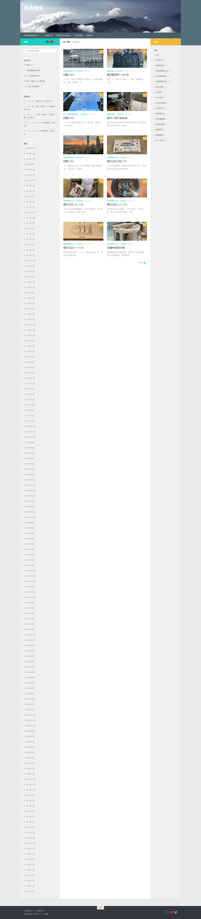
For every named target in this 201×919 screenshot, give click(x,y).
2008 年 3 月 (30, 763)
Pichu (30, 114)
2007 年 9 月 (30, 795)
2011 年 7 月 (30, 613)
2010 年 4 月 (30, 656)
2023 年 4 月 (30, 186)
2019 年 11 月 (30, 287)
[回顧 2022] (83, 144)
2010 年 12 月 (30, 635)
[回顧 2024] (83, 58)
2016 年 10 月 (30, 437)
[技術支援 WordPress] (31, 914)
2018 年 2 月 (30, 373)
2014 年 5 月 (30, 538)
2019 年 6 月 (30, 309)
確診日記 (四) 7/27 (117, 161)
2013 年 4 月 (30, 565)
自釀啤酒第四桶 (116, 247)
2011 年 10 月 (30, 597)
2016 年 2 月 (30, 474)
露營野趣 (159, 135)
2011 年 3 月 (30, 624)
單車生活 (159, 60)
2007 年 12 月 (30, 779)
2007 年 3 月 (30, 822)
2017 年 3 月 (30, 416)
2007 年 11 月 (30, 784)
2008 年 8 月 (30, 736)
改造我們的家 (161, 76)
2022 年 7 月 (30, 196)
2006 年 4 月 (30, 881)
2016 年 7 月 (30, 453)
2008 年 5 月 (30, 752)
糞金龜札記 (160, 114)
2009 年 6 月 (30, 688)
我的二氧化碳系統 (117, 118)
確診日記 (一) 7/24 (73, 247)
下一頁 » (143, 262)
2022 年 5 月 (30, 202)
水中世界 (159, 97)
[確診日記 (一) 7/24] (83, 231)
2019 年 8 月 (30, 298)
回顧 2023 (68, 118)
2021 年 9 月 (30, 223)
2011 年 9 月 (30, 603)
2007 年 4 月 (30, 817)
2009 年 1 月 (30, 710)
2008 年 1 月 (30, 774)
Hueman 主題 (43, 914)
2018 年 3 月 (30, 367)
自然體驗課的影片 (31, 35)
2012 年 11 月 (30, 576)
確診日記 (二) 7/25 (117, 204)
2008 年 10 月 (30, 726)
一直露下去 (48, 35)
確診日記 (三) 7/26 (73, 204)
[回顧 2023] (83, 101)
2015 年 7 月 (30, 496)
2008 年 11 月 (30, 720)
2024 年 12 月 (30, 148)
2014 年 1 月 (30, 555)
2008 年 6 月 (30, 747)
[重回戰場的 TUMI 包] (127, 58)
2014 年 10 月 (30, 517)
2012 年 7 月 (30, 587)
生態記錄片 (79, 35)
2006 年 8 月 (30, 859)
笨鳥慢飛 (33, 8)
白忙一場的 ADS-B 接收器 (35, 81)
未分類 (158, 92)
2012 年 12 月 (30, 571)
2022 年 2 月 (30, 207)
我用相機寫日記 (69, 71)
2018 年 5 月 (30, 357)
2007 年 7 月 (30, 801)
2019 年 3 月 (30, 314)
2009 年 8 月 (30, 678)
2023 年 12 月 (30, 175)
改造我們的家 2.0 (162, 81)
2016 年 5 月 (30, 458)
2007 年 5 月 (30, 811)
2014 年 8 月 (30, 528)
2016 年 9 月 (30, 442)
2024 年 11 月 (30, 154)
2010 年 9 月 (30, 645)
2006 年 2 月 (30, 891)
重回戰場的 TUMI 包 (118, 74)
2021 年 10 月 (30, 218)
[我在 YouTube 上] (51, 41)
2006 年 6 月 (30, 870)
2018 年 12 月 (30, 325)
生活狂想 (79, 71)
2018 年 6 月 (30, 351)
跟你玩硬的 (160, 124)
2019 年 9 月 (30, 293)
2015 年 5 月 (30, 501)
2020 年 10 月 (30, 260)
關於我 (89, 35)
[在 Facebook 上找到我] (47, 41)
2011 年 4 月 (30, 619)
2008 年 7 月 (30, 742)
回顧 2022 (68, 161)
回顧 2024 (68, 74)
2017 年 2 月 (30, 421)
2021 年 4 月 (30, 250)
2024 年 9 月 (30, 164)
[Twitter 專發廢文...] (55, 41)
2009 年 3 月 (30, 704)
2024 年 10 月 (30, 159)
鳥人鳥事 (159, 140)
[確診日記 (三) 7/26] (83, 188)
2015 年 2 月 (30, 506)
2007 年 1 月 (30, 833)
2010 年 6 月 (30, 651)
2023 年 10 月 (30, 180)
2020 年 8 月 (30, 266)
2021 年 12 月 (30, 212)
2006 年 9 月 (30, 854)
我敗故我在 (111, 71)
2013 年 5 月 (30, 560)
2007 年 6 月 (30, 806)
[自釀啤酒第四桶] (127, 231)
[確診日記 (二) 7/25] (127, 188)
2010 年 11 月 (30, 640)
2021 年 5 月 (30, 244)
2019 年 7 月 (30, 303)
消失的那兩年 (161, 103)
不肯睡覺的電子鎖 (33, 70)
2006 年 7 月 (30, 865)
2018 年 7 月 (30, 346)
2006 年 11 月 (30, 843)
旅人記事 (159, 87)
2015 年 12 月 (30, 485)
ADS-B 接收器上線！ (33, 76)
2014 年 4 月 (30, 544)
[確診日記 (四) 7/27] (127, 144)
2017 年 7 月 (30, 394)
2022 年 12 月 (30, 191)
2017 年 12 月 (30, 383)
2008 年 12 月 (30, 715)
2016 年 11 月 (30, 432)
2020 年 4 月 (30, 276)
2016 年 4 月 (30, 464)
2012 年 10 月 (30, 581)
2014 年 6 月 (30, 533)
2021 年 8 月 (30, 228)
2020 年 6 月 (30, 271)
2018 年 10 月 (30, 335)
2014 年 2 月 (30, 549)
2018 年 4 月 (30, 362)
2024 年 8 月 (30, 170)
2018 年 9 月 (30, 341)
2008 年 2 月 (30, 768)
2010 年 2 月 (30, 661)
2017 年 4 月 (30, 410)
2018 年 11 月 (30, 330)
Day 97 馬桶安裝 (42, 131)
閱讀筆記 (159, 130)
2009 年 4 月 (30, 699)
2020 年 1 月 (30, 282)
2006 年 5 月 (30, 875)
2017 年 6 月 (30, 399)
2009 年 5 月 (30, 694)
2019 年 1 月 (30, 319)
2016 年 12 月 (30, 426)
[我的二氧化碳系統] (127, 101)
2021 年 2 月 (30, 255)
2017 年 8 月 (30, 389)
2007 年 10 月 (30, 790)
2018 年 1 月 (30, 378)
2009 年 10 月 (30, 672)
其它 (65, 114)
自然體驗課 (160, 119)
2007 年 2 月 (30, 827)
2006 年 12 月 (30, 838)
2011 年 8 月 (30, 608)
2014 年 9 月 (30, 522)
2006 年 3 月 (30, 886)
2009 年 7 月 (30, 683)
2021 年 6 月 (30, 239)
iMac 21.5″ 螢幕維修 (43, 123)
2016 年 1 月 (30, 480)
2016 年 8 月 (30, 448)
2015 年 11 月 (30, 490)
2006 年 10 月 (30, 849)
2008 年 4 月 (30, 758)
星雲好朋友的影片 (63, 35)
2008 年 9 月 (30, 731)
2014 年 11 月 (30, 512)
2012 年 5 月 (30, 592)
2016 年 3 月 (30, 469)
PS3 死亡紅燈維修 (32, 86)
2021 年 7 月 (30, 234)
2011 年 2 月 (30, 629)
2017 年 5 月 (30, 405)
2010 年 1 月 (30, 667)
